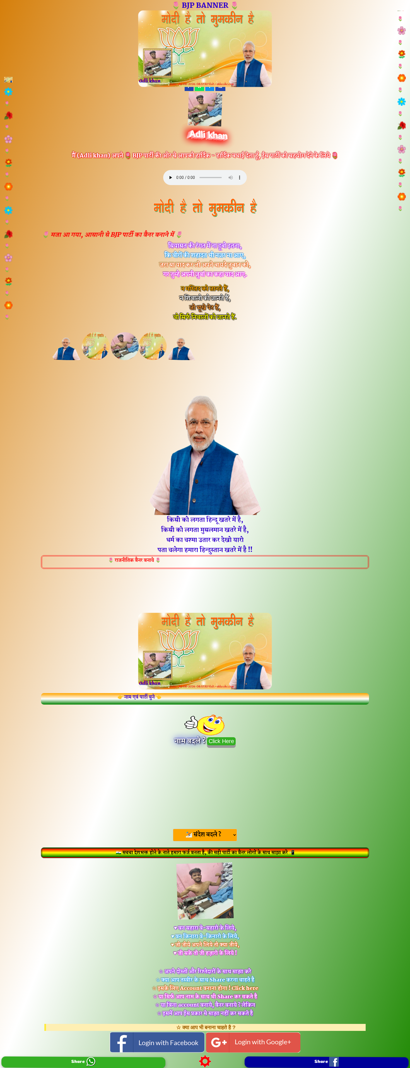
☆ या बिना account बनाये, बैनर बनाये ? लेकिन (205, 1005)
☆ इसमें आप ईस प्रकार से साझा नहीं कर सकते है (205, 1013)
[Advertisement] (205, 787)
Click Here (221, 741)
